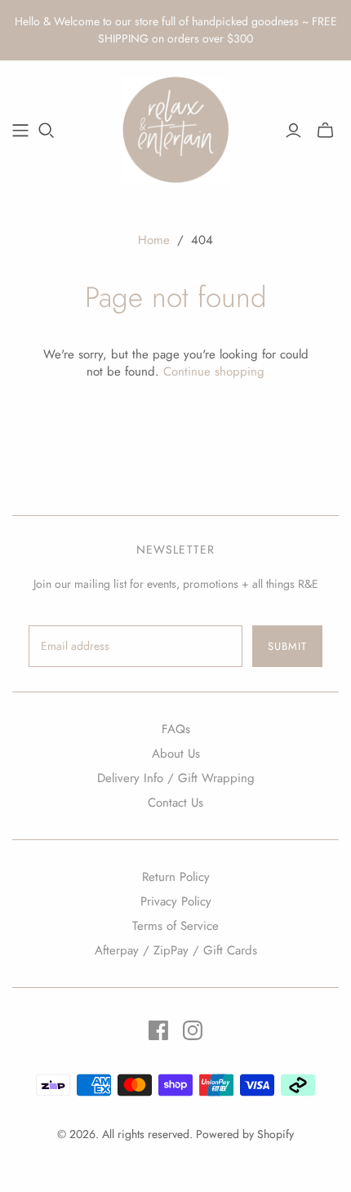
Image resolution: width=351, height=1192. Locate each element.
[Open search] (46, 130)
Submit (287, 646)
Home (154, 240)
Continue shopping (213, 371)
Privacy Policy (175, 901)
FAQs (176, 729)
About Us (176, 754)
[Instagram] (192, 1030)
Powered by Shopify (245, 1134)
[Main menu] (20, 130)
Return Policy (176, 877)
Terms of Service (175, 926)
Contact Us (175, 803)
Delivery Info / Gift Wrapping (176, 778)
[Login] (293, 131)
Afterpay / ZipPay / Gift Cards (176, 950)
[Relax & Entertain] (175, 127)
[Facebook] (158, 1030)
